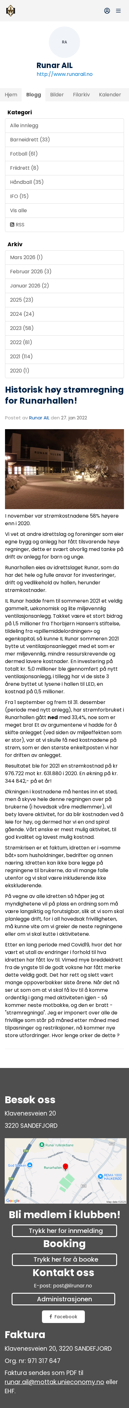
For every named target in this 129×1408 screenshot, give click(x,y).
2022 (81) (21, 342)
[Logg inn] (107, 10)
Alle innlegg (24, 125)
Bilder (57, 94)
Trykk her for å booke (66, 1259)
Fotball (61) (24, 153)
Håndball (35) (27, 182)
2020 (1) (19, 370)
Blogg (33, 94)
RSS (19, 224)
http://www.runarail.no (65, 74)
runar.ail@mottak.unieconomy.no (54, 1382)
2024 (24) (22, 314)
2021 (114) (21, 356)
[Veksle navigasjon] (118, 10)
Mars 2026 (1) (26, 257)
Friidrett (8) (24, 168)
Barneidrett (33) (30, 139)
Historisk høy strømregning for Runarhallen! (64, 395)
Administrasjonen (64, 1299)
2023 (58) (22, 328)
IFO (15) (19, 196)
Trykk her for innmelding (66, 1230)
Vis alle (18, 210)
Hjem (11, 94)
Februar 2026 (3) (31, 271)
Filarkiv (81, 94)
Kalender (110, 94)
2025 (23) (22, 300)
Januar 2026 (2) (29, 285)
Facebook (65, 1317)
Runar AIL (39, 417)
